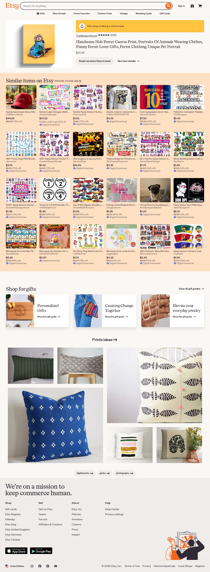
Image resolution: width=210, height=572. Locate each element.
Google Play (41, 550)
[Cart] (200, 6)
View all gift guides (190, 288)
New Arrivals (59, 13)
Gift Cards (165, 13)
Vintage (124, 13)
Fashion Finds (105, 13)
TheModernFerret (86, 35)
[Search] (169, 6)
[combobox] (92, 6)
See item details (127, 61)
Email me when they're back (95, 61)
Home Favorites (82, 13)
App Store (16, 550)
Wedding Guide (144, 13)
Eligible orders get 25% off (52, 121)
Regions (200, 566)
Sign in (181, 6)
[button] (15, 566)
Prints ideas (102, 339)
